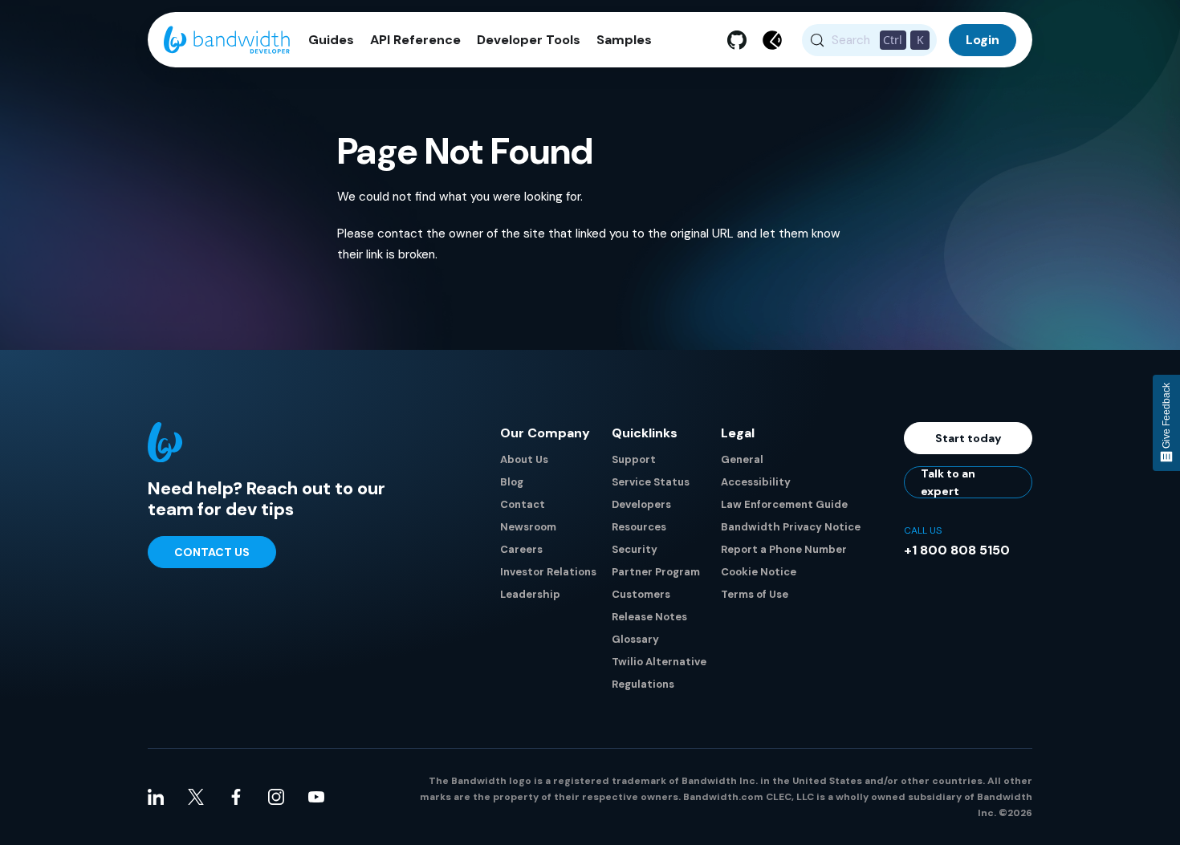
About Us (524, 459)
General (742, 459)
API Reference (415, 40)
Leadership (530, 594)
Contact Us (212, 552)
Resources (639, 527)
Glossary (635, 639)
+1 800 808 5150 (957, 550)
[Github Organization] (736, 40)
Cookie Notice (758, 572)
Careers (521, 549)
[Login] (982, 40)
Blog (511, 482)
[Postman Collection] (772, 40)
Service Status (651, 482)
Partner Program (656, 572)
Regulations (643, 684)
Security (634, 549)
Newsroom (528, 527)
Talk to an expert (948, 482)
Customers (641, 594)
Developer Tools (528, 40)
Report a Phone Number (784, 549)
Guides (331, 40)
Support (634, 459)
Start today (968, 438)
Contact (522, 504)
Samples (624, 40)
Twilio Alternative (659, 661)
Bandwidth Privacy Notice (791, 527)
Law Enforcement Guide (784, 504)
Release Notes (649, 617)
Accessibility (756, 482)
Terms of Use (754, 594)
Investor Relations (548, 572)
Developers (641, 504)
